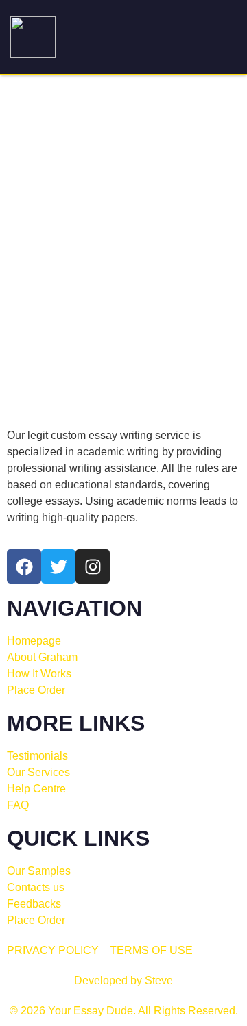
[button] (222, 37)
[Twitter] (58, 566)
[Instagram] (92, 566)
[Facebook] (24, 566)
